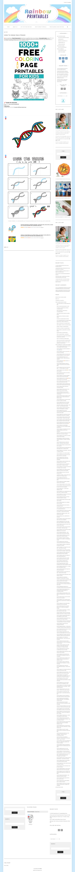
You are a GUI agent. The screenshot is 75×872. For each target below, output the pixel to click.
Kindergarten (60, 39)
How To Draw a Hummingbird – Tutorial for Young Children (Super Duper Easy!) (63, 426)
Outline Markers (7, 106)
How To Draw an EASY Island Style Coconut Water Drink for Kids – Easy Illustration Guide (63, 718)
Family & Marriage (60, 48)
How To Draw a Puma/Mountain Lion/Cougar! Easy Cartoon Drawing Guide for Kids (63, 642)
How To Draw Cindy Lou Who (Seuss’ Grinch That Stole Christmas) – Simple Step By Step (64, 726)
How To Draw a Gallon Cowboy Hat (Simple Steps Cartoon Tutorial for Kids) (63, 772)
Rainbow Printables (31, 811)
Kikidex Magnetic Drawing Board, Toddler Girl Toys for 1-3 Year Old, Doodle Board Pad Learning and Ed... (37, 225)
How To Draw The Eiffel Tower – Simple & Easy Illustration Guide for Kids (63, 730)
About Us (57, 298)
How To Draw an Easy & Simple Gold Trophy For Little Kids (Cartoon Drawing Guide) (63, 658)
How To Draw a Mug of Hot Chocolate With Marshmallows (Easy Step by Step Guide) (64, 411)
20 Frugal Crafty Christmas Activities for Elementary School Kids (62, 80)
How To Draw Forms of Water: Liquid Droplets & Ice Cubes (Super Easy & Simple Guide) (63, 396)
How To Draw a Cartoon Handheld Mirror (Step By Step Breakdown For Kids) (63, 745)
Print (7, 117)
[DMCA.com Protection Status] (63, 101)
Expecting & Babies (61, 51)
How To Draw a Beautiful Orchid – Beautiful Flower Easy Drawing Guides (63, 607)
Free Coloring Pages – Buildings (63, 334)
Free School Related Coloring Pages (63, 340)
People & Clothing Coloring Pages (63, 328)
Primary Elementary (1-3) (62, 40)
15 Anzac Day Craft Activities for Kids (62, 279)
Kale (41, 868)
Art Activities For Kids (61, 36)
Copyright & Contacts (60, 300)
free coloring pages (43, 38)
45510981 (26, 227)
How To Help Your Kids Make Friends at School (58, 819)
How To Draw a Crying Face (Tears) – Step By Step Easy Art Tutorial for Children (63, 784)
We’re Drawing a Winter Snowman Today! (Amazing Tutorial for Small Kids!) (63, 439)
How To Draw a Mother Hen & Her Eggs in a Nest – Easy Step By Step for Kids (63, 692)
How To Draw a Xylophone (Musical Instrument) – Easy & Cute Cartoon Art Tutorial (63, 712)
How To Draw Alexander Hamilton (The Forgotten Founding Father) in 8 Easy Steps (64, 583)
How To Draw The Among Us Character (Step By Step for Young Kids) (63, 478)
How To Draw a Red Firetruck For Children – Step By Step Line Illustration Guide (63, 734)
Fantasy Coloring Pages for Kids (63, 318)
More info (42, 227)
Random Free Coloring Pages (62, 332)
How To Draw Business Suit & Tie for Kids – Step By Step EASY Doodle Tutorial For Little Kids (63, 754)
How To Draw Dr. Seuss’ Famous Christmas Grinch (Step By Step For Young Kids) (63, 392)
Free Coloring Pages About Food (63, 306)
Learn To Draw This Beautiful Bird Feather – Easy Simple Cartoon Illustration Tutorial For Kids (63, 645)
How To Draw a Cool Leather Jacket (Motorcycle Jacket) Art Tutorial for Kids (64, 600)
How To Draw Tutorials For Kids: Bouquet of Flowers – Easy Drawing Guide (63, 538)
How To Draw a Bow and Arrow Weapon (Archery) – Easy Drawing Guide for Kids (63, 699)
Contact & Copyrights (67, 2)
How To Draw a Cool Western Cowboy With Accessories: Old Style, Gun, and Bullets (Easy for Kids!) (63, 675)
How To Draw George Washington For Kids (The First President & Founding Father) (63, 590)
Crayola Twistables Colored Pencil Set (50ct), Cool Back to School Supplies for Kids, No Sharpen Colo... (35, 235)
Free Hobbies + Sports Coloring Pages (64, 324)
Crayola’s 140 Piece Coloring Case (20, 107)
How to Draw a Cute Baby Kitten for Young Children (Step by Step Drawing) (63, 430)
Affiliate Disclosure (59, 787)
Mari (56, 290)
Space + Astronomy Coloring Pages (63, 323)
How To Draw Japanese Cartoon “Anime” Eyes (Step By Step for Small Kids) (63, 364)
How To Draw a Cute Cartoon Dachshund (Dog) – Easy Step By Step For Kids (63, 638)
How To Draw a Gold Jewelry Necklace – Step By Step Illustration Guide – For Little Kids (63, 738)
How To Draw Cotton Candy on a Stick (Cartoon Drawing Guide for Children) (63, 655)
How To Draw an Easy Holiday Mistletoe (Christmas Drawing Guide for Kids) (63, 703)
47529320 (26, 237)
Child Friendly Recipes (62, 50)
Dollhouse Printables (62, 47)
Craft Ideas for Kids (60, 45)
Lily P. (56, 287)
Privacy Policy (6, 865)
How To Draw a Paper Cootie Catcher (63, 484)
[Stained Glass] (30, 817)
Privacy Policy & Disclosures (61, 297)
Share (5, 117)
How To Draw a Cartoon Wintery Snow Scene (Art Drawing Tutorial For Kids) (63, 662)
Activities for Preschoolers (63, 37)
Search (63, 157)
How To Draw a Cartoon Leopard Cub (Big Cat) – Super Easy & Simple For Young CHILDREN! (64, 741)
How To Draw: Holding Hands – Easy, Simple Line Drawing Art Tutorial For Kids (63, 594)
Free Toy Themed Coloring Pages (63, 338)
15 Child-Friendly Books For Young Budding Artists (58, 813)
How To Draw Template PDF (14, 104)
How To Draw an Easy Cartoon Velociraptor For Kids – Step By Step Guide (63, 666)
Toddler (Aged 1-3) (61, 42)
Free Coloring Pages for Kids (61, 302)
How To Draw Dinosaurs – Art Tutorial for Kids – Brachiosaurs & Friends (63, 358)
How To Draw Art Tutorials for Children (63, 344)
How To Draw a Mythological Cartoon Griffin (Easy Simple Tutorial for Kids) (64, 679)
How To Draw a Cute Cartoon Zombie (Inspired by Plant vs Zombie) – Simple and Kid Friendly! (64, 686)
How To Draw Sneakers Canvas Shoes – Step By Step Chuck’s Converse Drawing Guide (64, 722)
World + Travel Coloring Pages (62, 326)
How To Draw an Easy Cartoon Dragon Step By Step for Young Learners (62, 458)
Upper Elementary (61, 44)
